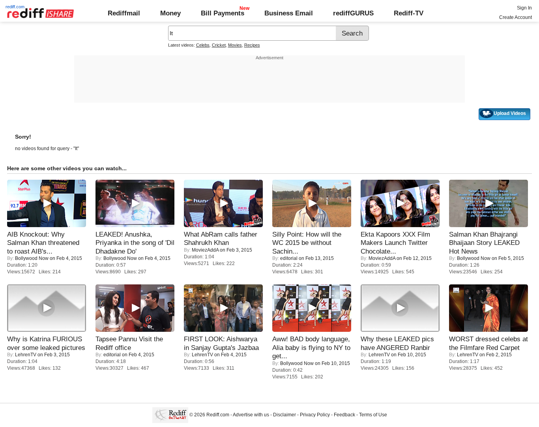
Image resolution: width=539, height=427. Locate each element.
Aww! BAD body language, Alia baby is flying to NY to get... (311, 347)
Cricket (219, 45)
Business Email (288, 13)
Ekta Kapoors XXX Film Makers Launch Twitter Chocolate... (395, 243)
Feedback (344, 415)
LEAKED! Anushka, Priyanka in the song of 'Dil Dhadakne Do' (134, 243)
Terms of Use (373, 415)
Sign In (524, 8)
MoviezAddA (205, 250)
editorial (289, 258)
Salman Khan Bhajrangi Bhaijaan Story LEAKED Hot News (484, 243)
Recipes (252, 45)
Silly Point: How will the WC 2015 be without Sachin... (306, 243)
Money (170, 13)
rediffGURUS (353, 13)
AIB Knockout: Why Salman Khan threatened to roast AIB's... (43, 243)
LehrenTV (25, 354)
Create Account (515, 17)
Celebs (203, 45)
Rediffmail (124, 13)
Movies (235, 45)
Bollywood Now (32, 258)
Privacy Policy (315, 415)
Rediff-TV (408, 13)
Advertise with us (251, 415)
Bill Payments (222, 13)
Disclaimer (284, 415)
